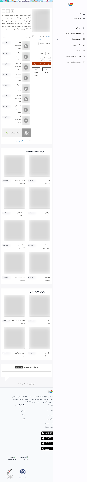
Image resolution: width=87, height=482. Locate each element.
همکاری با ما (50, 419)
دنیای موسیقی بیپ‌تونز (74, 62)
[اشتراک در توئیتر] (12, 11)
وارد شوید (19, 367)
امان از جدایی (21, 213)
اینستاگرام (22, 411)
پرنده (19, 42)
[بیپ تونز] (70, 4)
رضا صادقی (22, 280)
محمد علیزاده (42, 40)
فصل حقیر (18, 106)
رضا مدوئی (22, 324)
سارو (24, 356)
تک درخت (18, 63)
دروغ (19, 53)
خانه (80, 14)
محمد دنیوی (47, 324)
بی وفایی (18, 95)
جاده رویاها (47, 245)
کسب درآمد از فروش (36, 69)
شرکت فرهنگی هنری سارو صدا (21, 141)
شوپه (49, 320)
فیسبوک (23, 415)
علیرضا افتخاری (21, 216)
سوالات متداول (49, 423)
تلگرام (24, 419)
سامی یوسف (47, 183)
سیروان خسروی (46, 248)
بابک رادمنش (22, 248)
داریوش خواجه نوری (45, 216)
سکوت (19, 85)
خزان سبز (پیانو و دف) (19, 353)
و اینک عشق (21, 245)
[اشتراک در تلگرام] (3, 11)
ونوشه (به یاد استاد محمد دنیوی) (15, 320)
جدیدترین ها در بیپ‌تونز (73, 56)
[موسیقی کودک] (26, 2)
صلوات (48, 180)
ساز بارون (47, 213)
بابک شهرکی (47, 280)
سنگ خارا (47, 277)
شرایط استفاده (49, 411)
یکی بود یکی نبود (20, 277)
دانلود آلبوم (47, 36)
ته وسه (19, 116)
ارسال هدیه (46, 69)
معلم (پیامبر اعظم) (20, 180)
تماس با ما (50, 415)
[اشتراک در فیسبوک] (8, 11)
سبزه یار (18, 74)
